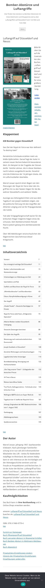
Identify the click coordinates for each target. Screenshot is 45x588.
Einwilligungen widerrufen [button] (14, 559)
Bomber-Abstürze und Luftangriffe (22, 7)
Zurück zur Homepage (12, 532)
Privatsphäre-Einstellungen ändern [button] (17, 553)
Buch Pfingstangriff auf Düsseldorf (17, 535)
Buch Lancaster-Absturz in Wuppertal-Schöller (22, 538)
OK (23, 584)
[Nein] (42, 580)
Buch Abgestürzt (10, 547)
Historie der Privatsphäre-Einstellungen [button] (19, 556)
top (4, 245)
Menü (22, 29)
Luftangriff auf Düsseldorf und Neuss (26, 511)
